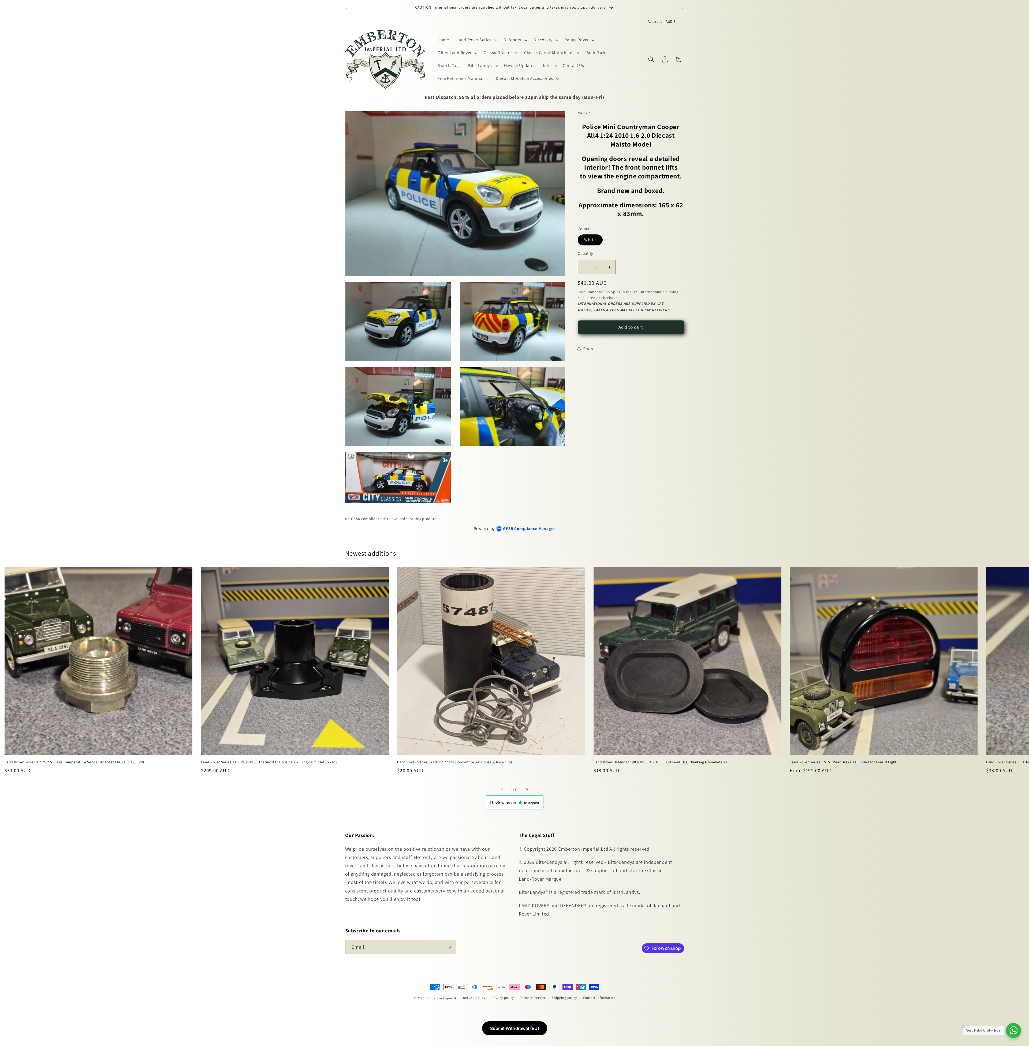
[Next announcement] (683, 8)
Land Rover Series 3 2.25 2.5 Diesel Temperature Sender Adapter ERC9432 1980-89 (74, 762)
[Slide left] (502, 789)
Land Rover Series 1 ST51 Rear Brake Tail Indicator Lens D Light (843, 762)
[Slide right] (527, 789)
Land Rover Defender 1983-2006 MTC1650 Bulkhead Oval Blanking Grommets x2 (660, 762)
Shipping (613, 291)
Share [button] (588, 349)
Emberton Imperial (441, 998)
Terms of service (533, 998)
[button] (476, 39)
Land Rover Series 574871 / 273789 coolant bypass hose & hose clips (455, 762)
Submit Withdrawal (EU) (514, 1028)
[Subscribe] (449, 947)
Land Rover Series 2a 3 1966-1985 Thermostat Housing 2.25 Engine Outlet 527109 (269, 762)
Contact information (599, 998)
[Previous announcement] (346, 8)
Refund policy (474, 998)
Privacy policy (502, 998)
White (590, 239)
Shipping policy (564, 998)
